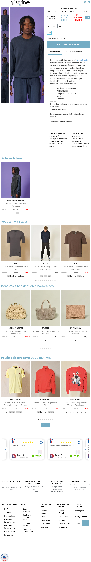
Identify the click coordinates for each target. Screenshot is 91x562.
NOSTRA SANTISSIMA (15, 200)
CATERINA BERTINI (15, 328)
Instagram (79, 511)
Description (55, 52)
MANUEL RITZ (45, 400)
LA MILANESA (75, 328)
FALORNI (45, 328)
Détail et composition (73, 52)
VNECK (45, 264)
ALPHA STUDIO (68, 8)
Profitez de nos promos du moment (26, 357)
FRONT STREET (75, 400)
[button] (74, 3)
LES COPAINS (15, 400)
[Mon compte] (78, 3)
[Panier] (88, 3)
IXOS (15, 264)
